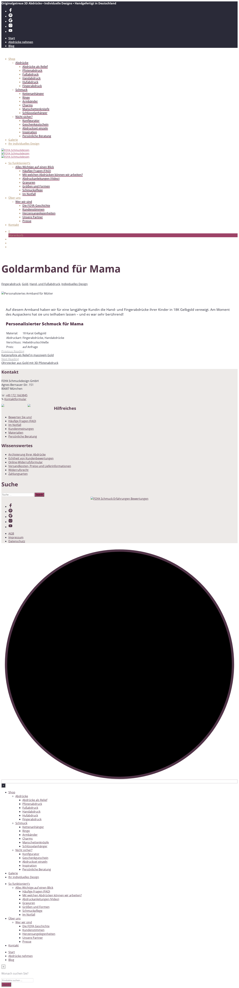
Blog (11, 46)
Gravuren (28, 182)
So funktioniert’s (19, 163)
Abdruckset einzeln (35, 128)
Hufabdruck (30, 82)
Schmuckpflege (32, 190)
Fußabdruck (30, 74)
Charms (27, 105)
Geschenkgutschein (35, 124)
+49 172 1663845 (16, 395)
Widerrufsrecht (18, 470)
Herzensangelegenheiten (38, 213)
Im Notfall (29, 194)
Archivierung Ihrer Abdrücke (27, 454)
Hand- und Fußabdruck (45, 284)
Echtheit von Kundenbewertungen (31, 458)
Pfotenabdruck (32, 70)
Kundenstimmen (33, 209)
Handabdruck (31, 78)
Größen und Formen (36, 186)
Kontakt (13, 225)
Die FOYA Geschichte (36, 205)
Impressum (15, 537)
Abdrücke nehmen (20, 42)
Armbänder (30, 101)
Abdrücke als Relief (35, 67)
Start (11, 38)
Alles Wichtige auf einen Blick (34, 167)
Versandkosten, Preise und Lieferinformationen (39, 466)
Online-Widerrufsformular (25, 462)
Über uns (14, 198)
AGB (11, 533)
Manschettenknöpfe (35, 109)
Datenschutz (16, 541)
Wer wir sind (23, 202)
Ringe (26, 97)
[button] (9, 231)
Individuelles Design (74, 284)
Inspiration (29, 132)
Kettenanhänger (33, 93)
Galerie (13, 140)
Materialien (15, 433)
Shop (11, 59)
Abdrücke (21, 63)
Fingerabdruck (32, 86)
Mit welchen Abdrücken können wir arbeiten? (52, 175)
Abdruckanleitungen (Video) (40, 178)
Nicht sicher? (24, 117)
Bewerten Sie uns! (20, 417)
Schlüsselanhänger (34, 113)
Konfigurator (31, 120)
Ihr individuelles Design (23, 144)
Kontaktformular (15, 399)
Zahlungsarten (18, 474)
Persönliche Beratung (36, 136)
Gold (25, 284)
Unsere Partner (32, 217)
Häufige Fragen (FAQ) (36, 171)
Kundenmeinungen (21, 429)
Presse (26, 221)
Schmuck (21, 90)
